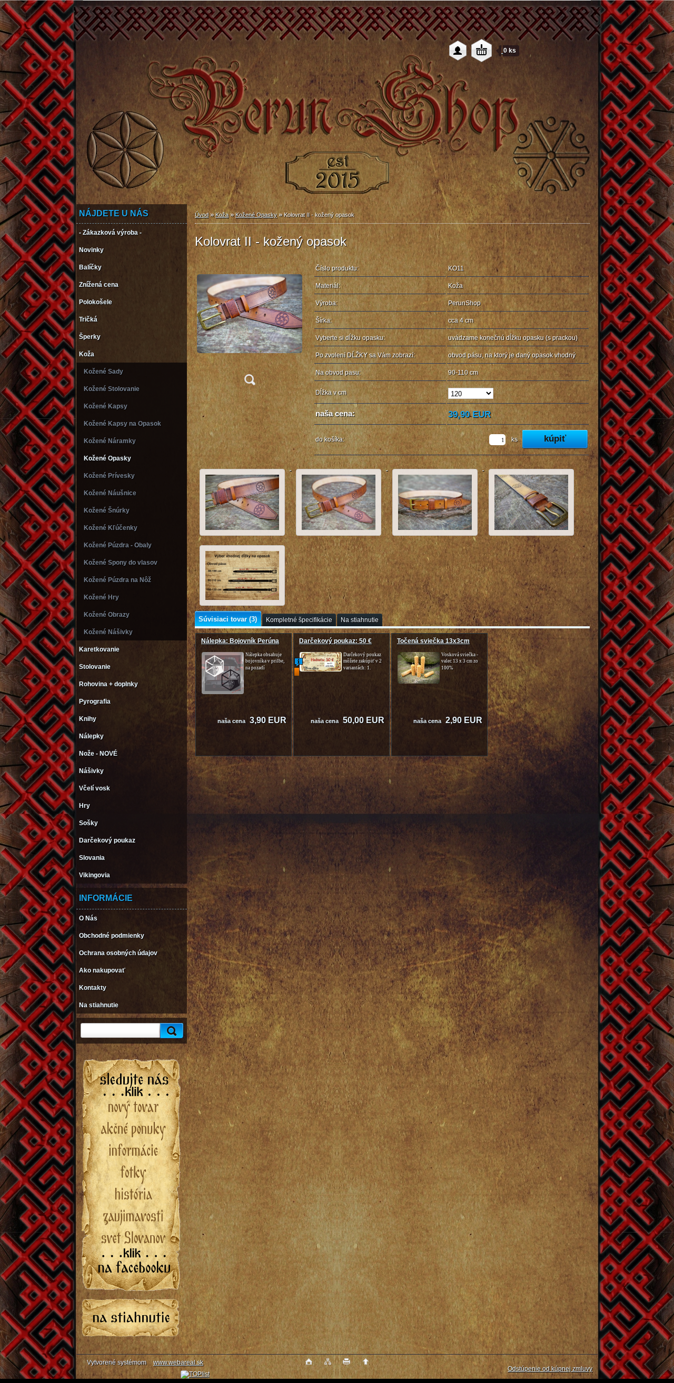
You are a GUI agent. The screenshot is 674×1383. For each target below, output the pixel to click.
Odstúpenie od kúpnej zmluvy (550, 1368)
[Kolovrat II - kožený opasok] (249, 325)
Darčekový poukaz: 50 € (335, 641)
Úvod (202, 215)
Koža (222, 215)
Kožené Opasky (256, 215)
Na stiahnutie (360, 620)
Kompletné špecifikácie (299, 620)
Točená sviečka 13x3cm (433, 641)
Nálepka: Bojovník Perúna (240, 641)
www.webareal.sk (178, 1362)
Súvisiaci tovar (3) (228, 619)
